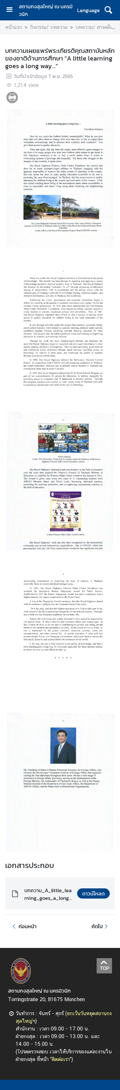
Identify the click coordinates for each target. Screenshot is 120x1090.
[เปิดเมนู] (12, 10)
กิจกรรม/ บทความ (49, 27)
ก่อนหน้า (27, 926)
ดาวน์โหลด (93, 893)
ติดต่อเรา (61, 1059)
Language (88, 10)
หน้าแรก (13, 27)
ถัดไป (97, 926)
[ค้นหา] (108, 10)
